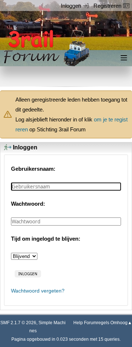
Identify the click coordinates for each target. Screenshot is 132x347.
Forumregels (96, 322)
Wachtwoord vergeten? (38, 291)
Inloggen (71, 6)
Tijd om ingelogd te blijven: (45, 239)
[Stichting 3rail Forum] (45, 48)
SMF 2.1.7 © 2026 (18, 322)
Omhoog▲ (121, 322)
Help (78, 322)
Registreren (107, 6)
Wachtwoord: (28, 204)
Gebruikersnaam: (33, 169)
